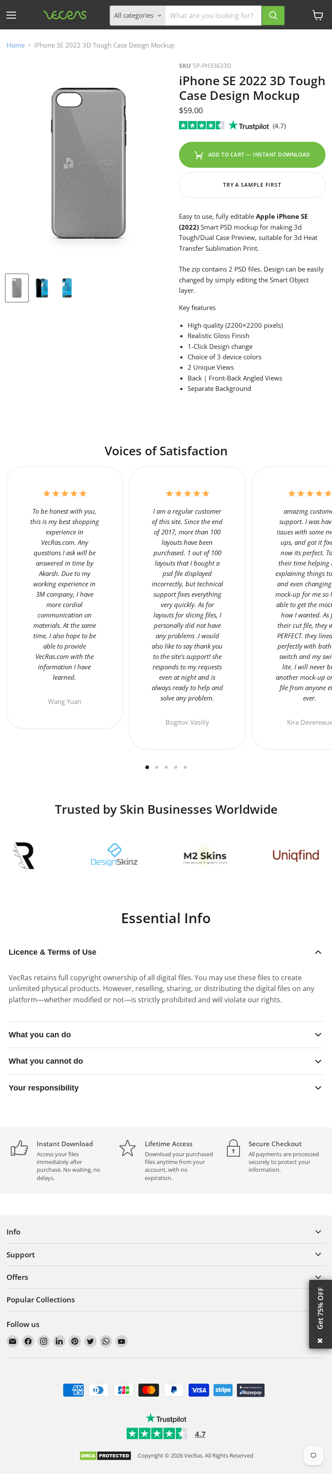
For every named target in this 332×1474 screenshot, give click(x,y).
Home (15, 45)
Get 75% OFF (320, 1308)
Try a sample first (252, 185)
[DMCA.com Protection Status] (105, 1456)
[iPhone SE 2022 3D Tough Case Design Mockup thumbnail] (17, 288)
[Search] (273, 16)
